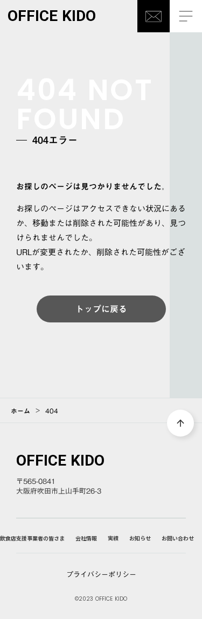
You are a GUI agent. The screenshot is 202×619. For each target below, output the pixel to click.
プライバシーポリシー (101, 574)
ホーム (20, 410)
